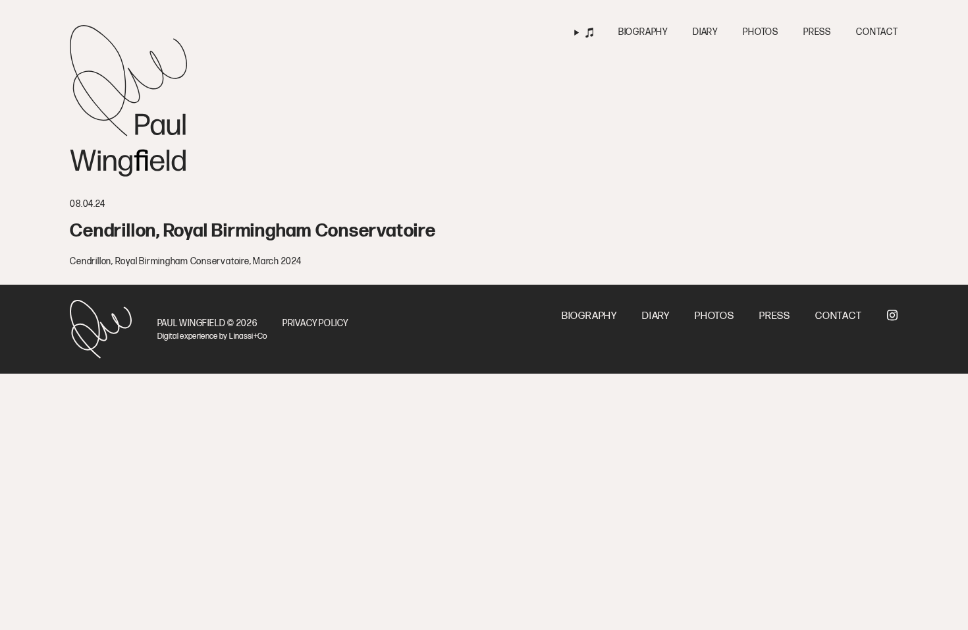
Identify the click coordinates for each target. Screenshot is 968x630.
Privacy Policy (315, 323)
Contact (877, 32)
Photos (760, 32)
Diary (705, 32)
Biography (643, 32)
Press (817, 32)
